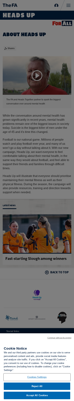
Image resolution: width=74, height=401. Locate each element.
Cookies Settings (37, 377)
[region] (37, 367)
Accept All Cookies (37, 395)
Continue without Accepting (59, 338)
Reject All (37, 386)
